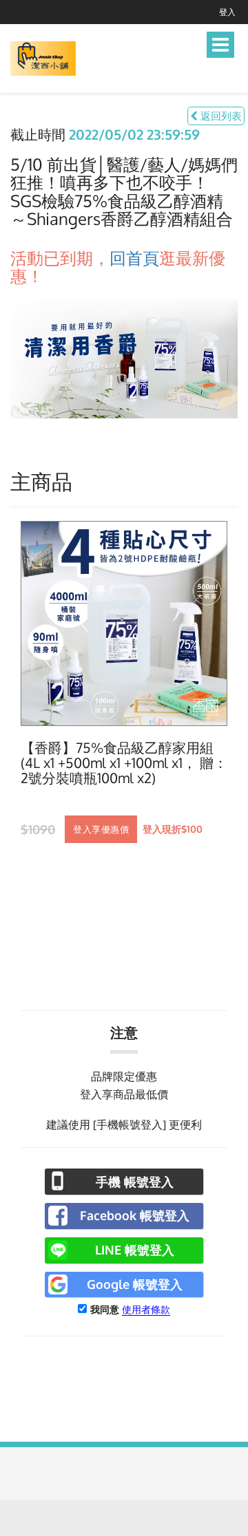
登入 (227, 12)
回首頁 (134, 257)
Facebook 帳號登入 (134, 1215)
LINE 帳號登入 (134, 1249)
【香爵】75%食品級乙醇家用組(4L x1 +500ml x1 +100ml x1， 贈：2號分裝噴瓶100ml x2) (124, 763)
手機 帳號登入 (135, 1181)
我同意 (104, 1309)
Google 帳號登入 (135, 1284)
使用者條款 (146, 1309)
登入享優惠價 (101, 829)
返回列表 (220, 115)
